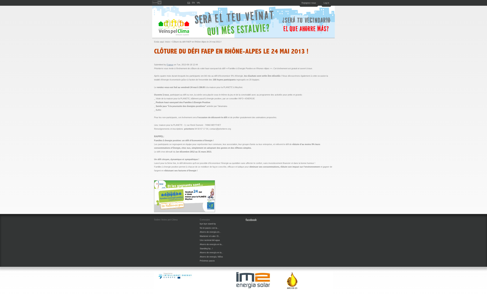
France (170, 64)
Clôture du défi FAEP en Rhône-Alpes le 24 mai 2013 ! (197, 42)
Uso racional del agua (210, 240)
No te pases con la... (209, 228)
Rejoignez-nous (309, 3)
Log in (326, 3)
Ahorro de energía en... (210, 232)
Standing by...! (206, 248)
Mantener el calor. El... (210, 236)
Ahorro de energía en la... (211, 244)
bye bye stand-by (208, 224)
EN (193, 3)
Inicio (167, 42)
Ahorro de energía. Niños (211, 257)
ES (188, 3)
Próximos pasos (207, 261)
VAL (198, 3)
